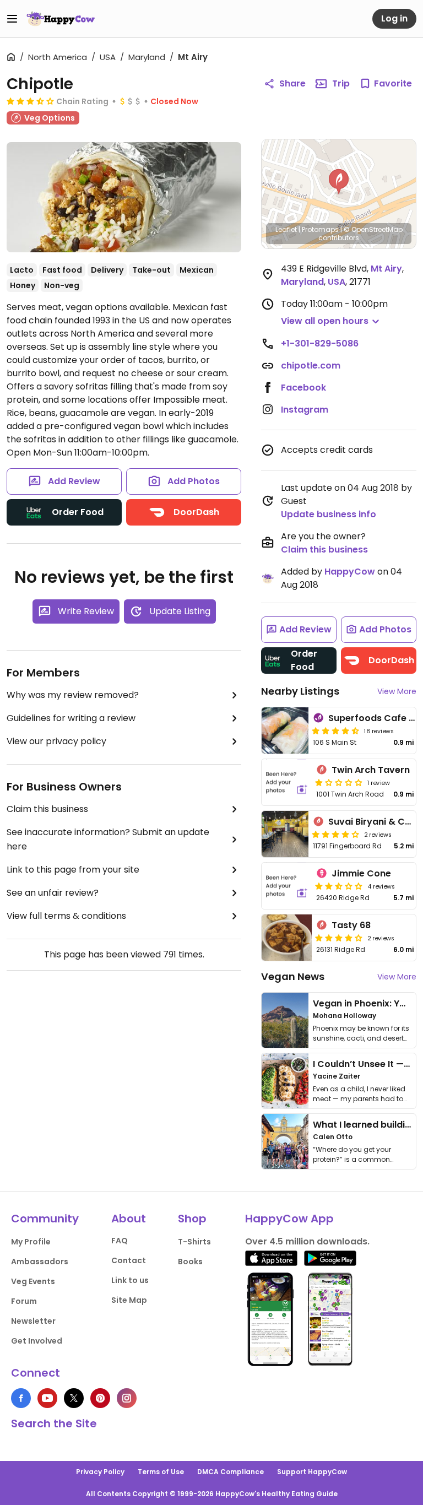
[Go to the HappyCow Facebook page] (21, 1398)
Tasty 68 (351, 925)
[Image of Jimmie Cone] (287, 886)
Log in (394, 18)
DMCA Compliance (230, 1471)
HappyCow (349, 571)
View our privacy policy (56, 741)
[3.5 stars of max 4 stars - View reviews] (30, 101)
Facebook (303, 387)
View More (396, 691)
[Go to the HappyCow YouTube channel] (47, 1398)
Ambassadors (39, 1261)
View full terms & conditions (66, 916)
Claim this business (47, 809)
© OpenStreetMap (373, 229)
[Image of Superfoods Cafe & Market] (285, 730)
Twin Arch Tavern (371, 770)
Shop (192, 1218)
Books (190, 1261)
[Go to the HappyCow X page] (74, 1398)
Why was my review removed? (73, 695)
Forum (24, 1301)
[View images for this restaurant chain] (124, 197)
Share (292, 83)
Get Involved (36, 1340)
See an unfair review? (53, 892)
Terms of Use (161, 1471)
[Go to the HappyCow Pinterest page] (100, 1398)
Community (45, 1218)
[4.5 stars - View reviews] (335, 730)
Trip (341, 83)
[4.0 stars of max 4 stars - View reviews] (335, 834)
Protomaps (320, 229)
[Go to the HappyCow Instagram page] (127, 1398)
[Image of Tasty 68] (287, 937)
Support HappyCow (312, 1471)
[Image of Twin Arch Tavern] (287, 782)
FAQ (119, 1240)
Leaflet (286, 229)
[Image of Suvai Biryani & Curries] (285, 834)
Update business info (328, 514)
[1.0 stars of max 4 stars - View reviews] (339, 782)
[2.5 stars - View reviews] (339, 886)
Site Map (129, 1300)
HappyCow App (289, 1218)
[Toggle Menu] (12, 19)
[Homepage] (60, 18)
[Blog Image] (285, 1020)
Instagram (304, 409)
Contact (128, 1260)
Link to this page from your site (73, 869)
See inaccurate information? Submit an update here (108, 839)
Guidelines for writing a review (71, 718)
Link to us (130, 1280)
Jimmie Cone (361, 873)
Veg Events (33, 1281)
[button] (339, 181)
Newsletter (33, 1321)
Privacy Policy (100, 1471)
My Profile (31, 1241)
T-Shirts (194, 1241)
